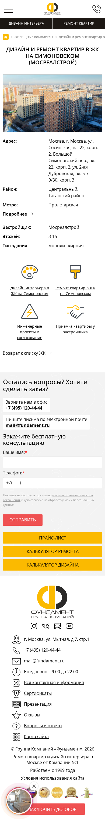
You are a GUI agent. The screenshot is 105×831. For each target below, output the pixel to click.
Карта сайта (36, 736)
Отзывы (32, 715)
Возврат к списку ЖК (24, 353)
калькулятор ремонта (53, 551)
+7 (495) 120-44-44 (24, 407)
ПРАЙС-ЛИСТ (52, 538)
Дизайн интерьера (26, 23)
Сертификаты (38, 693)
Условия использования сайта (53, 778)
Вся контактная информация (54, 682)
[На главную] (6, 37)
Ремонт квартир (79, 23)
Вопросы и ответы (43, 726)
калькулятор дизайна (53, 565)
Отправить (22, 520)
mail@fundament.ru (28, 425)
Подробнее (15, 214)
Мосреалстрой (63, 227)
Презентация (38, 704)
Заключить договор (52, 809)
